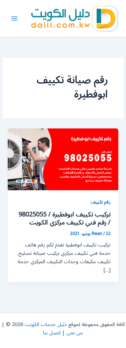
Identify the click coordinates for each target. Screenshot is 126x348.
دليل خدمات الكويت (45, 324)
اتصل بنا (52, 332)
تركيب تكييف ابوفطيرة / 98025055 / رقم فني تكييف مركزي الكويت (65, 218)
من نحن (74, 332)
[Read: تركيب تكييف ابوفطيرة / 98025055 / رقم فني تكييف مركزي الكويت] (63, 159)
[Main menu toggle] (14, 18)
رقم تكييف (101, 202)
